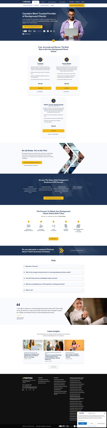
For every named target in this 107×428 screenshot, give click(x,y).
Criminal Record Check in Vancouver (76, 414)
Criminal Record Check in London (76, 409)
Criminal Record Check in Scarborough (77, 406)
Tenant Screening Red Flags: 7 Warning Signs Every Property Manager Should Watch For (53, 357)
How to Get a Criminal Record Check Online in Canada (72, 355)
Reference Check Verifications (59, 384)
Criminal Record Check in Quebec (76, 389)
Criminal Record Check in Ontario (75, 387)
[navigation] (27, 5)
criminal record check (43, 21)
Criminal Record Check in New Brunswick (77, 392)
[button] (104, 413)
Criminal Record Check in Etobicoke (76, 404)
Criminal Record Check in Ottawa (75, 411)
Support (77, 1)
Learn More (39, 91)
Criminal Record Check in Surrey (75, 416)
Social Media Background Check (44, 381)
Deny (92, 423)
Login (82, 1)
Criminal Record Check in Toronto (76, 403)
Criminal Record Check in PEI (75, 394)
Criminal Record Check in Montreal (76, 419)
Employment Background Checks (60, 381)
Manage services (81, 420)
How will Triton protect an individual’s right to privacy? (41, 278)
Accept (82, 423)
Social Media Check (57, 389)
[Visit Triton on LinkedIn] (22, 390)
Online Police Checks (42, 382)
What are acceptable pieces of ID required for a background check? (45, 284)
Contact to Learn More (53, 134)
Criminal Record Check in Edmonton (76, 401)
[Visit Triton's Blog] (33, 390)
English (72, 1)
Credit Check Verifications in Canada (60, 386)
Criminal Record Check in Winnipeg (76, 413)
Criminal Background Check (43, 379)
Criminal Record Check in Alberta (76, 382)
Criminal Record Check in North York (76, 408)
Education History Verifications (59, 382)
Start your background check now (32, 26)
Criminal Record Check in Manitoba (76, 385)
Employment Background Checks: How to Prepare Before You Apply (31, 355)
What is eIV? (29, 290)
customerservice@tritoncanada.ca (31, 386)
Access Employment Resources (31, 165)
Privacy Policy (38, 426)
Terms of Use (48, 426)
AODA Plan (44, 426)
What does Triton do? (31, 266)
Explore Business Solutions (77, 250)
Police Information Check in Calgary (76, 418)
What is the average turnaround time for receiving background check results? (48, 272)
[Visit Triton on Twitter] (26, 390)
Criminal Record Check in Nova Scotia (76, 390)
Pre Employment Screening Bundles (60, 391)
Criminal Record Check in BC (75, 380)
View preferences (101, 423)
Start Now (40, 88)
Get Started (53, 238)
